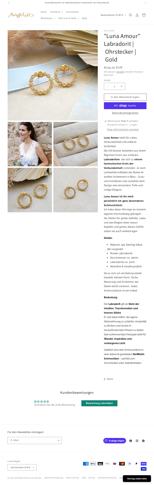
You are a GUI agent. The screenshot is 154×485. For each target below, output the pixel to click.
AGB (84, 478)
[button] (56, 12)
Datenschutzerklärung (53, 478)
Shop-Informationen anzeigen (123, 129)
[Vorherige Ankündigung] (8, 3)
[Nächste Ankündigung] (145, 3)
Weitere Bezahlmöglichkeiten (125, 113)
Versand (120, 72)
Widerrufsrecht (72, 478)
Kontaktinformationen (107, 478)
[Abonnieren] (58, 440)
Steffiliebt (19, 478)
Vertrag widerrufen (137, 478)
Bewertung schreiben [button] (99, 403)
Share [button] (110, 379)
